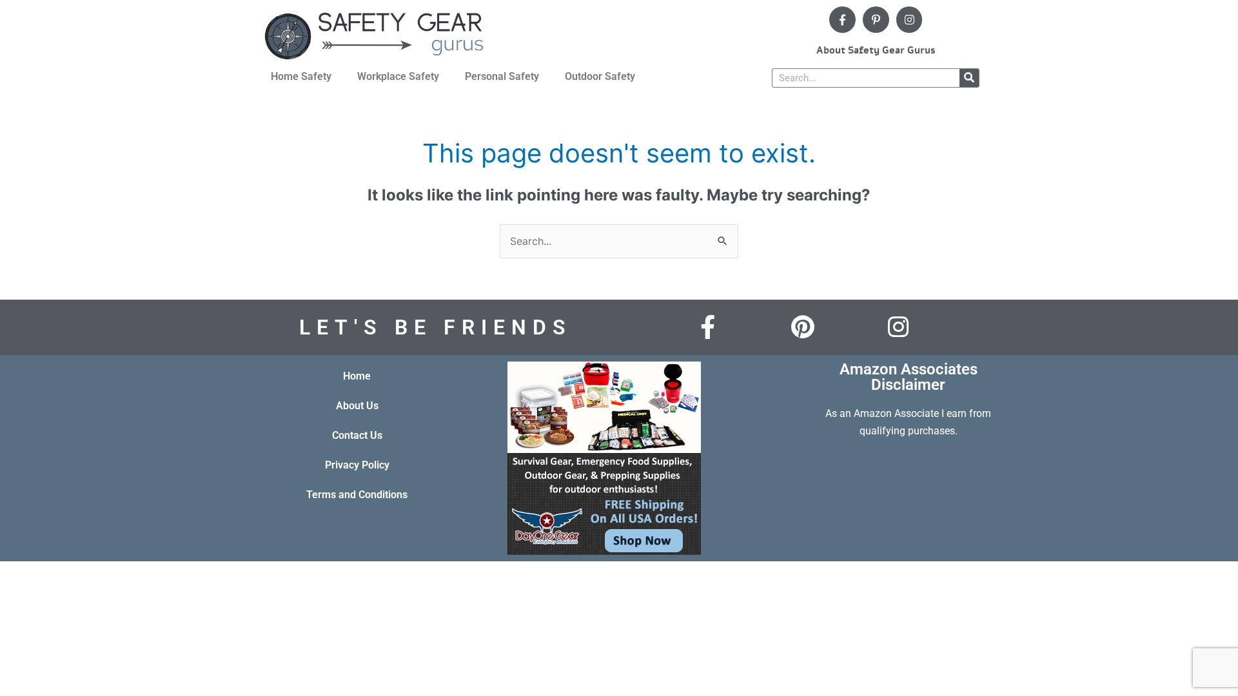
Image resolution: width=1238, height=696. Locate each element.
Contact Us (357, 435)
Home (357, 376)
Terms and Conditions (357, 494)
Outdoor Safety (600, 76)
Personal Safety (502, 76)
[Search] (969, 78)
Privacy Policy (357, 465)
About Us (357, 406)
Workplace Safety (398, 76)
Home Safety (301, 76)
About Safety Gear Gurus (876, 50)
